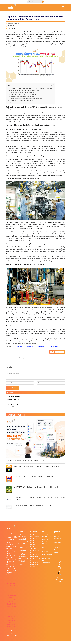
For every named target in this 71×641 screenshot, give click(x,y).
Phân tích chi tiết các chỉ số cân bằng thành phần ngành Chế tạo (23, 90)
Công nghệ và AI (12, 407)
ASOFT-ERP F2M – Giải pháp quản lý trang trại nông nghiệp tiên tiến (36, 487)
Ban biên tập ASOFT (14, 23)
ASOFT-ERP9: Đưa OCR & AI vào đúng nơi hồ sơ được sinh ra (34, 476)
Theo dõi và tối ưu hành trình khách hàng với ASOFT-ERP (33, 506)
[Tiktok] (59, 570)
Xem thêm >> (22, 564)
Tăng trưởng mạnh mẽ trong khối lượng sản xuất (22, 96)
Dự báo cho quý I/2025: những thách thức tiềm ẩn (20, 100)
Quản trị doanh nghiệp (13, 396)
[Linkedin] (56, 352)
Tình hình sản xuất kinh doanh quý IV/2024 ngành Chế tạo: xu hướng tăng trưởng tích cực (30, 88)
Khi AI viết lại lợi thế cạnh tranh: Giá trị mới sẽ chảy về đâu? (25, 460)
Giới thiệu (57, 545)
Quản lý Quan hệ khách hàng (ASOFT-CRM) (23, 560)
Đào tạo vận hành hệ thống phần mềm (47, 558)
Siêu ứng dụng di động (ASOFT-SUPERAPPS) (23, 543)
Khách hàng (57, 538)
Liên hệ (56, 552)
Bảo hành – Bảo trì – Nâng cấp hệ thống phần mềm (47, 553)
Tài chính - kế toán (12, 404)
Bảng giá (56, 536)
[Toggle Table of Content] (51, 85)
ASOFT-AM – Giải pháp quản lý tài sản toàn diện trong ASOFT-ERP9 (36, 466)
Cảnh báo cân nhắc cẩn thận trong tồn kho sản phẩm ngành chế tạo (26, 98)
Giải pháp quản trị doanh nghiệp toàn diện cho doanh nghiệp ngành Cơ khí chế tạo (35, 346)
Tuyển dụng (57, 547)
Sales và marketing (13, 399)
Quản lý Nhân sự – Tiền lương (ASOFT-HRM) (23, 554)
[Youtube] (59, 566)
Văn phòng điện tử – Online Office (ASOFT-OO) (23, 549)
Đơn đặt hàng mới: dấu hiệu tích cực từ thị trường (22, 92)
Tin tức (56, 550)
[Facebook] (52, 352)
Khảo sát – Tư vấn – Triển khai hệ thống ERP (46, 543)
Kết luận (10, 102)
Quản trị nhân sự (12, 402)
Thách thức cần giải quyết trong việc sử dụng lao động (24, 94)
